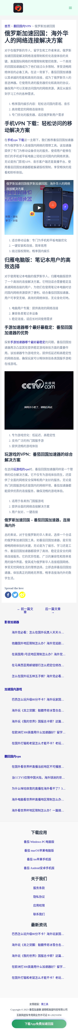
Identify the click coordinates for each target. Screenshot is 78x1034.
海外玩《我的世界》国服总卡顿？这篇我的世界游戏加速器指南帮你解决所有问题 (39, 721)
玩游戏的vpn (21, 469)
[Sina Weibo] (22, 595)
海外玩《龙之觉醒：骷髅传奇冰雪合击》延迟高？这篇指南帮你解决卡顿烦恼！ (39, 710)
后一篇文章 (53, 610)
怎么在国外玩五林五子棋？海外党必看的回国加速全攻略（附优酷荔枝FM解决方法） (39, 676)
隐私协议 (39, 896)
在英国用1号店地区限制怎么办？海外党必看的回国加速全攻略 (39, 654)
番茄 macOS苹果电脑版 (39, 850)
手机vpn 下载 (15, 140)
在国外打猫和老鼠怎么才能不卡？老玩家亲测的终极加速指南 (39, 743)
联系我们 (39, 914)
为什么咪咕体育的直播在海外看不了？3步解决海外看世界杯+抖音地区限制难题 (39, 788)
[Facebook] (8, 595)
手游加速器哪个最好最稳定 (27, 342)
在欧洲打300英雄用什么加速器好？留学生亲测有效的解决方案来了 (39, 732)
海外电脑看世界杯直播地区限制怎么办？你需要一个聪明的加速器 (39, 799)
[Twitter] (15, 595)
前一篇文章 (25, 610)
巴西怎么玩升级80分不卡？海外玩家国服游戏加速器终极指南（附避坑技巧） (39, 699)
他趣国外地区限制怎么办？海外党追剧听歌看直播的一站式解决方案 (39, 643)
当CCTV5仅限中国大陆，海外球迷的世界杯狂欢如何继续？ (39, 777)
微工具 (44, 1004)
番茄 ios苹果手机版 (39, 859)
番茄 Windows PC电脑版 (39, 841)
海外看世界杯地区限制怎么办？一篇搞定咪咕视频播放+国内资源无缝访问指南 (39, 810)
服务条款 (39, 888)
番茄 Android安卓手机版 (39, 868)
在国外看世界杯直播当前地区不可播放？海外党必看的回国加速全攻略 (39, 766)
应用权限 (39, 905)
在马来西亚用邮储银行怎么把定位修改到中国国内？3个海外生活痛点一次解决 (39, 665)
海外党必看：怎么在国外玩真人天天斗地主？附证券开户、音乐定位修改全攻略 (39, 632)
